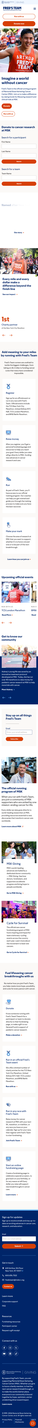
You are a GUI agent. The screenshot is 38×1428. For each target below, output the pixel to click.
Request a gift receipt (11, 1330)
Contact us (8, 1286)
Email (8, 728)
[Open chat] (33, 1423)
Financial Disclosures (19, 1421)
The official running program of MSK (14, 790)
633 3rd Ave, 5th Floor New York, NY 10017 (14, 1269)
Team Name (6, 173)
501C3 (33, 1420)
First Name (6, 142)
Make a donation (13, 1035)
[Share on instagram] (10, 1348)
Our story (18, 232)
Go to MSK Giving (14, 893)
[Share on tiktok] (16, 1354)
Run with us (19, 16)
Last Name (6, 151)
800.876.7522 (11, 1275)
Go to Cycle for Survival (17, 952)
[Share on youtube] (4, 1354)
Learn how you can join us (18, 559)
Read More (6, 615)
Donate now (19, 24)
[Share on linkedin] (10, 1354)
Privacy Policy (7, 1420)
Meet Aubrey (7, 689)
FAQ (4, 1306)
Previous (4, 335)
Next (9, 335)
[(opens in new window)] (13, 2)
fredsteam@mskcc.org (14, 1280)
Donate (6, 106)
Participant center (9, 1326)
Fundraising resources (11, 1322)
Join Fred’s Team (13, 1140)
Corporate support (10, 1301)
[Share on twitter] (16, 1348)
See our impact (9, 294)
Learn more (11, 1195)
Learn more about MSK (12, 826)
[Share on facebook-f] (4, 1348)
